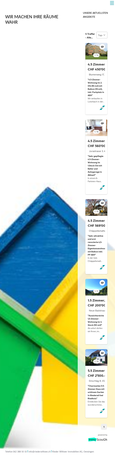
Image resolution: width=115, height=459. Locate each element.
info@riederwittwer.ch (39, 452)
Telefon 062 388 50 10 (16, 452)
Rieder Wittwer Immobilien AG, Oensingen (73, 452)
